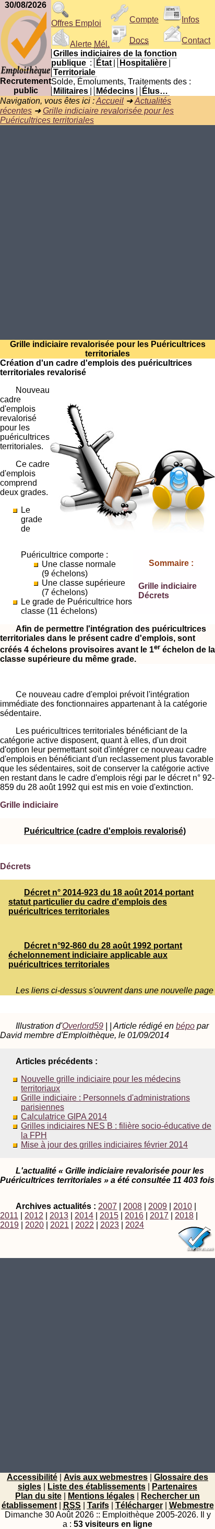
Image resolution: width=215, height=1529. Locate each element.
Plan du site (38, 1495)
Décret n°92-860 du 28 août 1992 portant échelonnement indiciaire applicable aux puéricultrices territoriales (95, 955)
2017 (159, 1215)
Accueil (110, 100)
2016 (134, 1215)
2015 (109, 1215)
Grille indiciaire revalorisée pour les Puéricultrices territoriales (87, 115)
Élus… (155, 91)
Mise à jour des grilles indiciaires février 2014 (104, 1144)
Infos (190, 19)
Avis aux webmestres (106, 1477)
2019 (9, 1224)
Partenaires (174, 1486)
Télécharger (139, 1505)
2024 (134, 1224)
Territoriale (74, 72)
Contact (196, 40)
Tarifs (98, 1505)
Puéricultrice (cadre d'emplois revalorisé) (105, 831)
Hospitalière (143, 62)
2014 (84, 1215)
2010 (182, 1206)
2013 (59, 1215)
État (104, 62)
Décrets (153, 595)
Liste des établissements (96, 1486)
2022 (84, 1224)
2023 (109, 1224)
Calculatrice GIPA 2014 (64, 1116)
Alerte (90, 44)
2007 (107, 1206)
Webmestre (191, 1505)
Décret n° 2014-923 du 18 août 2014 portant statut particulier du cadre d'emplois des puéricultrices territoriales (101, 902)
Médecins (115, 91)
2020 (34, 1224)
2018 (184, 1215)
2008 (132, 1206)
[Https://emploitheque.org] (25, 73)
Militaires (70, 91)
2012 (34, 1215)
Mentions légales (101, 1495)
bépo (185, 1025)
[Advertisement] (107, 232)
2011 (9, 1215)
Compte (144, 19)
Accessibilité (32, 1477)
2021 (59, 1224)
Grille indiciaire (167, 586)
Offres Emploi (76, 23)
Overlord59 (82, 1025)
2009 (157, 1206)
